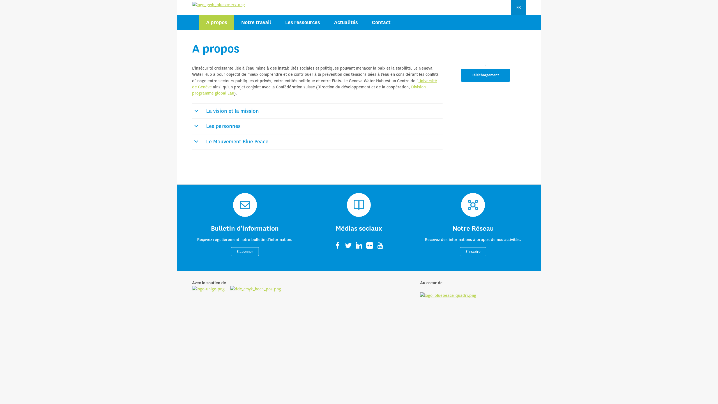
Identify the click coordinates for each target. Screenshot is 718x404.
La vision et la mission (232, 111)
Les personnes (223, 126)
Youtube (380, 245)
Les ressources (302, 22)
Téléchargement (485, 75)
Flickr (369, 245)
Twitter (348, 245)
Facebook (337, 245)
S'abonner (245, 251)
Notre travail (256, 22)
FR (518, 7)
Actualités (346, 22)
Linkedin (359, 245)
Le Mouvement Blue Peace (237, 141)
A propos (216, 22)
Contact (381, 22)
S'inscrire (473, 251)
